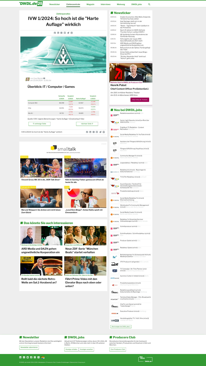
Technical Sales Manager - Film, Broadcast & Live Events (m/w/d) (135, 298)
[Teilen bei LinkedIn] (58, 33)
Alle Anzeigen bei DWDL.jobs (121, 326)
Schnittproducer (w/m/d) (130, 226)
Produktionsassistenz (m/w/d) (130, 284)
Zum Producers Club (118, 349)
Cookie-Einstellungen (62, 362)
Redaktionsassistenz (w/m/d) (131, 113)
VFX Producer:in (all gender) (134, 262)
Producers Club (50, 362)
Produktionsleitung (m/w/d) (131, 191)
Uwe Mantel (38, 78)
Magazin (90, 4)
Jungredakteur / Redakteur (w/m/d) (134, 163)
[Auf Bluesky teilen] (65, 33)
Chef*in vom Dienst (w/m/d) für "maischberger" (130, 305)
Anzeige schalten (71, 349)
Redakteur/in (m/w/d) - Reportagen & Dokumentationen (133, 171)
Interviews (105, 4)
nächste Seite (86, 124)
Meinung (121, 4)
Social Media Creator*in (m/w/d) (131, 213)
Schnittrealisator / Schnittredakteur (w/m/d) (135, 234)
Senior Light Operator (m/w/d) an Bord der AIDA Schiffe (134, 121)
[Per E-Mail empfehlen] (68, 33)
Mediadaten (41, 362)
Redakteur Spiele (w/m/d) (130, 248)
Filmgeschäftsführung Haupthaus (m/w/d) (134, 149)
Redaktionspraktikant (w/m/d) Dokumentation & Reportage (133, 291)
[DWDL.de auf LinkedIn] (20, 357)
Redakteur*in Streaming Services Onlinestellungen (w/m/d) (134, 220)
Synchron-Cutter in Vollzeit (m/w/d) (134, 276)
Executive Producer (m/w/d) (133, 311)
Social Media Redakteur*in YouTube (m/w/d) (135, 135)
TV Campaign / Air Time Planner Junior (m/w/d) (133, 270)
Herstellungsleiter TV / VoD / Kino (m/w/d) (134, 319)
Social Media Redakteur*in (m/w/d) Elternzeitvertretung (132, 200)
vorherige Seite (40, 124)
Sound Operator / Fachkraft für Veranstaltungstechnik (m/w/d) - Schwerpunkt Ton (131, 186)
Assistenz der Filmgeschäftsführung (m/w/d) (135, 142)
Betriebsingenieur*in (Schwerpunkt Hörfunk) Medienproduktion (135, 255)
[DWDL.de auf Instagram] (35, 357)
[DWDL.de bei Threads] (24, 357)
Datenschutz (74, 362)
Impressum (81, 362)
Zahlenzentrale (73, 4)
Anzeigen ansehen (86, 349)
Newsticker (54, 4)
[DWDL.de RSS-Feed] (38, 357)
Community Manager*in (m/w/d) (131, 156)
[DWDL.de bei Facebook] (31, 357)
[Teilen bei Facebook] (55, 33)
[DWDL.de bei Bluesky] (28, 357)
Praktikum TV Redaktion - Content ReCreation (132, 128)
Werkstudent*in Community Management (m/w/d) (134, 206)
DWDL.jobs (136, 4)
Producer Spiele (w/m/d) (130, 241)
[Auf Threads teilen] (61, 33)
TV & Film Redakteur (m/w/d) (133, 177)
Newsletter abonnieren (29, 347)
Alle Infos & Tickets (139, 100)
